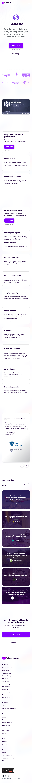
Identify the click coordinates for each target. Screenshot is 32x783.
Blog (3, 739)
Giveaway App (6, 670)
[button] (28, 3)
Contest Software (7, 673)
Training (4, 736)
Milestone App (6, 684)
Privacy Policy (6, 761)
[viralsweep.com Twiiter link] (6, 776)
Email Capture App (7, 695)
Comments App (6, 692)
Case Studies (5, 730)
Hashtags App (6, 686)
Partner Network (6, 697)
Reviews (4, 741)
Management (6, 725)
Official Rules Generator (9, 708)
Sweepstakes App (7, 668)
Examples (5, 720)
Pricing (4, 717)
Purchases (5, 678)
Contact (4, 752)
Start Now (16, 45)
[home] (8, 3)
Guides (4, 733)
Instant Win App (6, 676)
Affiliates (4, 744)
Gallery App (5, 689)
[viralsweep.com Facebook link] (3, 776)
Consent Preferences (8, 758)
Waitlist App (5, 681)
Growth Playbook (7, 722)
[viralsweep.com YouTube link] (8, 776)
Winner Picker (6, 706)
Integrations (5, 728)
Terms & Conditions (7, 755)
